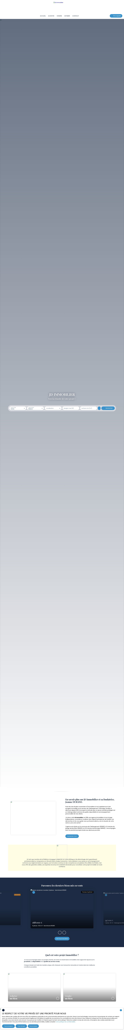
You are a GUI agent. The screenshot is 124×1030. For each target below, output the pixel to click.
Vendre (59, 16)
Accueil (43, 16)
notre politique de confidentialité (65, 1022)
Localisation (50, 408)
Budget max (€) (69, 408)
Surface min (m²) (86, 408)
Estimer (67, 16)
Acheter (51, 16)
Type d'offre (13, 407)
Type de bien (31, 407)
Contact (75, 16)
